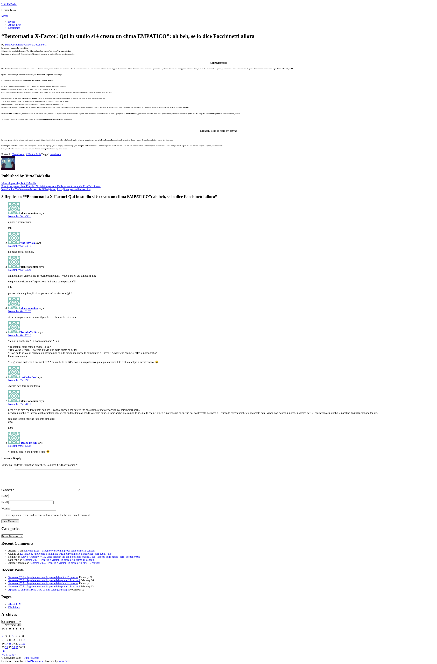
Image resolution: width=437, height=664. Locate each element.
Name (4, 495)
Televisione (18, 154)
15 (23, 639)
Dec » (12, 654)
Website (5, 508)
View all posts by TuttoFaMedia (18, 183)
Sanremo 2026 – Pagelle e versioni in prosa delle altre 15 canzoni (43, 577)
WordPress (64, 661)
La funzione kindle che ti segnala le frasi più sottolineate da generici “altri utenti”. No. (66, 553)
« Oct (4, 654)
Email (4, 502)
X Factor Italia (33, 154)
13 (17, 639)
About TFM (14, 24)
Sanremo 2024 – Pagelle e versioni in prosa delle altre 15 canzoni (65, 562)
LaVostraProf (28, 377)
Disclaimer (14, 27)
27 (17, 647)
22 (23, 643)
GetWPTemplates (33, 661)
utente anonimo (29, 308)
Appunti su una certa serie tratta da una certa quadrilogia (38, 589)
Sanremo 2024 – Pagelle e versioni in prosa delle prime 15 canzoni (59, 559)
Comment (7, 489)
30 (3, 651)
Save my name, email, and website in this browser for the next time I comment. (47, 515)
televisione (55, 154)
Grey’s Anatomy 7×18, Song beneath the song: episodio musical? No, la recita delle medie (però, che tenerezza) (81, 556)
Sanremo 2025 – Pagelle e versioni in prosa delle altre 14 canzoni (43, 583)
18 (10, 643)
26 (13, 647)
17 (6, 643)
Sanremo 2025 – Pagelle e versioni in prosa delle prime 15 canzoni (44, 586)
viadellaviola (27, 242)
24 (6, 647)
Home (11, 21)
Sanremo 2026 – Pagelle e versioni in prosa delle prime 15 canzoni (59, 550)
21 (20, 643)
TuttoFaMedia (9, 4)
